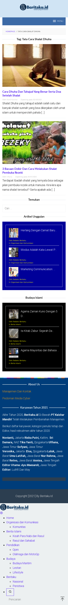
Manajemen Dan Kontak (16, 391)
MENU (60, 21)
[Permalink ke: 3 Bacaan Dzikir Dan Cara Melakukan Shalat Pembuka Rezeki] (34, 144)
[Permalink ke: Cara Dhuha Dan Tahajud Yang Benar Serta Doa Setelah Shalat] (34, 66)
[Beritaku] (34, 7)
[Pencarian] (10, 592)
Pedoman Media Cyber (16, 398)
